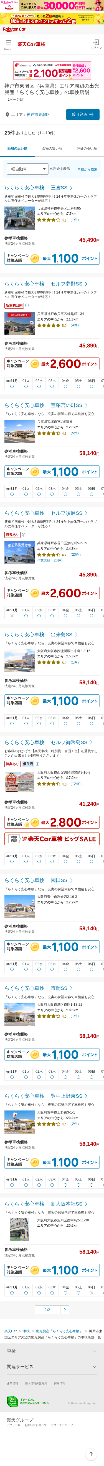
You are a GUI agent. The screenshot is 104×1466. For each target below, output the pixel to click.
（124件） (77, 784)
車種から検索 (87, 169)
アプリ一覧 (14, 1425)
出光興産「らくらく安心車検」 (59, 1331)
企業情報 (12, 1383)
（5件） (75, 433)
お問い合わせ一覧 (36, 1425)
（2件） (75, 1124)
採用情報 (59, 1383)
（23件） (76, 554)
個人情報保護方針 (36, 1383)
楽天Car (10, 1331)
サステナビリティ (62, 1425)
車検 (26, 1331)
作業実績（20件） (50, 560)
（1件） (75, 220)
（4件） (75, 325)
